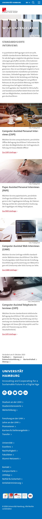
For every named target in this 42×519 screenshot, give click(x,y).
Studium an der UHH (12, 402)
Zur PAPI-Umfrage (9, 211)
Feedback (6, 357)
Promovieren (8, 426)
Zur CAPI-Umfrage (9, 152)
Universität (7, 442)
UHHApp (6, 475)
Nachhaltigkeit (9, 450)
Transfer (6, 434)
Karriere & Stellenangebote (15, 430)
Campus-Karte (9, 471)
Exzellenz (6, 446)
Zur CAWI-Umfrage (9, 270)
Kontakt (5, 467)
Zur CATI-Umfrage (9, 334)
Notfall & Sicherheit (11, 479)
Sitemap (5, 362)
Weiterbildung (9, 410)
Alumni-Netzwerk (10, 458)
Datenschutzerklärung (10, 359)
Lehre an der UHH (10, 422)
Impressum (17, 357)
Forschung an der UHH (12, 418)
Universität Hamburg (11, 2)
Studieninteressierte (11, 406)
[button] (27, 2)
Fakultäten (7, 454)
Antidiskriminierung (11, 482)
